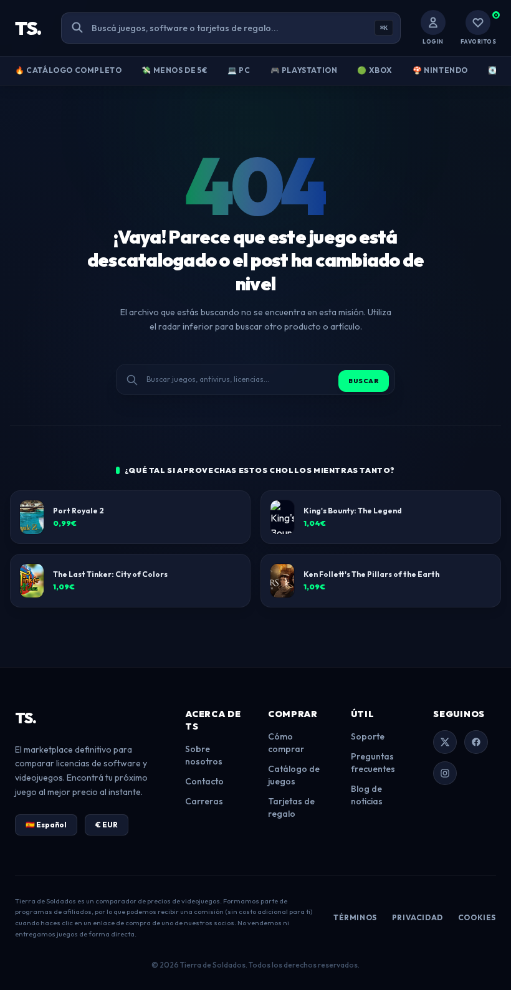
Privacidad (417, 917)
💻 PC (238, 70)
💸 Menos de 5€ (174, 70)
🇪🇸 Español (46, 824)
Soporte (367, 736)
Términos (355, 917)
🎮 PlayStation (304, 70)
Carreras (204, 801)
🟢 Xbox (375, 70)
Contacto (204, 781)
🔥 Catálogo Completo (68, 70)
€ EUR (106, 824)
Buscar (363, 381)
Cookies (477, 917)
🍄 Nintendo (440, 70)
